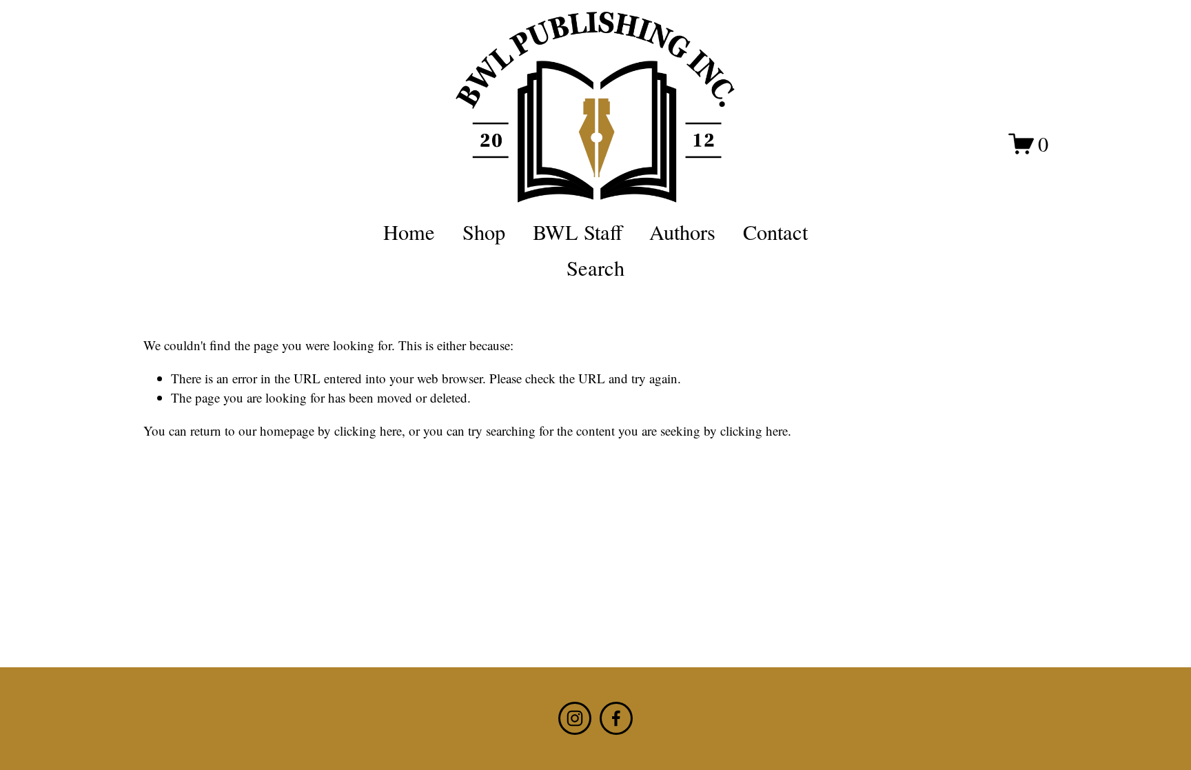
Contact (775, 232)
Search (595, 268)
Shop (483, 232)
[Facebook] (616, 718)
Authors (682, 232)
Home (409, 232)
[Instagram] (574, 718)
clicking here (368, 430)
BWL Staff (577, 232)
